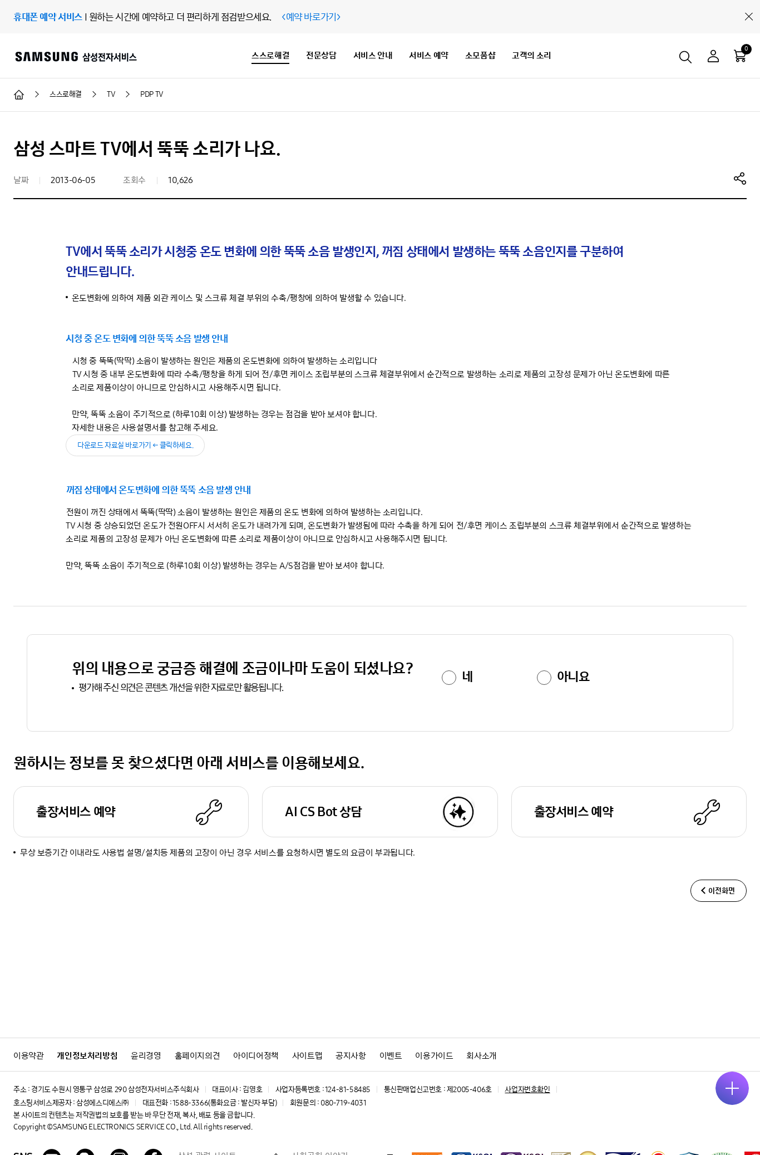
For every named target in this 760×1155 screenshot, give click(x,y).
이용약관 (28, 1055)
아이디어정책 (256, 1055)
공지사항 (350, 1055)
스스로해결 (270, 55)
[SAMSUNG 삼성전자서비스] (75, 56)
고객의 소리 (531, 55)
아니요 (573, 676)
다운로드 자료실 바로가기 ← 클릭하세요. (135, 445)
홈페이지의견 (197, 1055)
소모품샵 (480, 55)
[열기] (732, 1088)
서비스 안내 (373, 55)
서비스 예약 (428, 55)
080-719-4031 (343, 1103)
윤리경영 (146, 1055)
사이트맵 (307, 1055)
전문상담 (321, 55)
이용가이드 (434, 1055)
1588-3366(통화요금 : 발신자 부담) (224, 1103)
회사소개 (481, 1055)
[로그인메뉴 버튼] (713, 57)
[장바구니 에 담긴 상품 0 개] (740, 55)
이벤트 (390, 1055)
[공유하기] (740, 178)
